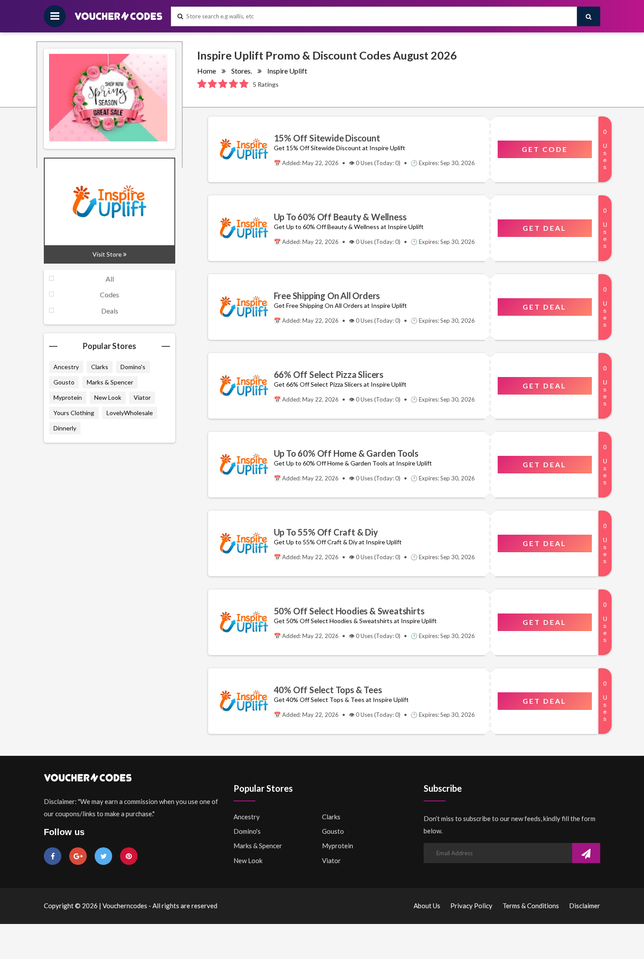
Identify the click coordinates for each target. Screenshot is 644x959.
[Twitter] (103, 856)
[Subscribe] (586, 854)
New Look (107, 397)
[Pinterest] (129, 856)
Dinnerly (64, 428)
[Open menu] (55, 16)
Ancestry (66, 366)
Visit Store (107, 254)
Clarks (99, 366)
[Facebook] (52, 856)
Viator (142, 397)
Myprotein (67, 397)
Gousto (63, 382)
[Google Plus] (78, 856)
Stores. (241, 71)
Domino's (132, 366)
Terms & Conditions (530, 906)
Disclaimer (584, 906)
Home (206, 71)
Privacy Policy (471, 906)
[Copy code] (241, 149)
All (110, 279)
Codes (109, 294)
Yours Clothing (73, 412)
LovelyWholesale (129, 412)
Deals (109, 311)
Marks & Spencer (110, 382)
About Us (427, 906)
